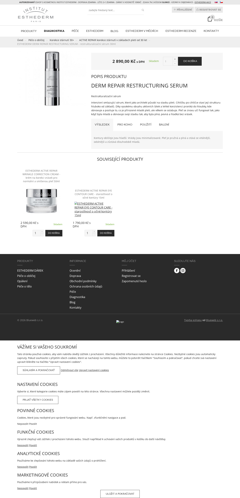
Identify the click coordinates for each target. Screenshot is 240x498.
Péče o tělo (24, 286)
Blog (114, 31)
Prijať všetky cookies (38, 399)
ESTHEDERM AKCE (203, 2)
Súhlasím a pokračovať (39, 370)
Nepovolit (22, 445)
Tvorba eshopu (193, 320)
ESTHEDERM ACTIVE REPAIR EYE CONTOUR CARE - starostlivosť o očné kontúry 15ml (93, 194)
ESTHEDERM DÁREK (30, 271)
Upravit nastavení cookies (94, 370)
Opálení (22, 281)
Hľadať (142, 10)
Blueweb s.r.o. (214, 320)
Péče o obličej (26, 276)
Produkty (29, 31)
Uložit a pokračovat (120, 493)
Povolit (33, 445)
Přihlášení (184, 9)
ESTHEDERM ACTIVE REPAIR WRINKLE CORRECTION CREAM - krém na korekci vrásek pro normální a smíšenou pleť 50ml (41, 176)
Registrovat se (210, 9)
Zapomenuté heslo (134, 281)
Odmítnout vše (69, 370)
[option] (52, 78)
